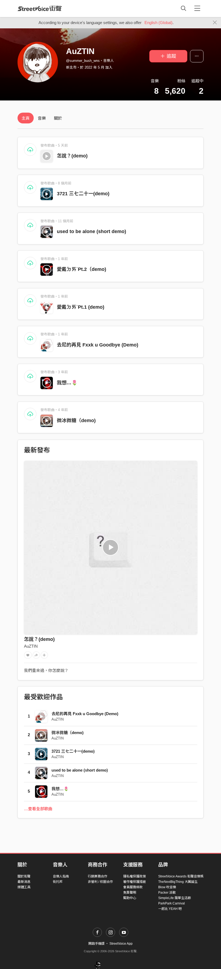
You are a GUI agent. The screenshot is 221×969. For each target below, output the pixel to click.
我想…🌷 (67, 382)
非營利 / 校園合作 (100, 882)
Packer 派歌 (167, 892)
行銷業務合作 (97, 876)
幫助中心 (129, 898)
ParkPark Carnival (171, 903)
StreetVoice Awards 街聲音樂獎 (180, 876)
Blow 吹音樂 (167, 887)
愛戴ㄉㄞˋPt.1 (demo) (80, 307)
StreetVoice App (121, 944)
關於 (58, 118)
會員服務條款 (133, 887)
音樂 (42, 118)
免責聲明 (129, 892)
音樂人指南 (61, 876)
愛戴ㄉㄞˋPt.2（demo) (81, 269)
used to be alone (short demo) (91, 231)
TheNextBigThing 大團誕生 (178, 882)
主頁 (26, 118)
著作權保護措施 (134, 882)
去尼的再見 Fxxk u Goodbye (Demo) (97, 345)
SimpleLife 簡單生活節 (174, 898)
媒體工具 (24, 887)
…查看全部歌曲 (38, 808)
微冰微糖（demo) (76, 420)
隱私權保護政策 (134, 876)
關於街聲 (24, 876)
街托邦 (58, 882)
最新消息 (24, 882)
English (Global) (158, 22)
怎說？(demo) (72, 156)
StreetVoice (40, 8)
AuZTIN (31, 646)
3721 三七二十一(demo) (83, 193)
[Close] (215, 22)
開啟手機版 (96, 944)
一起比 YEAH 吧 (170, 909)
